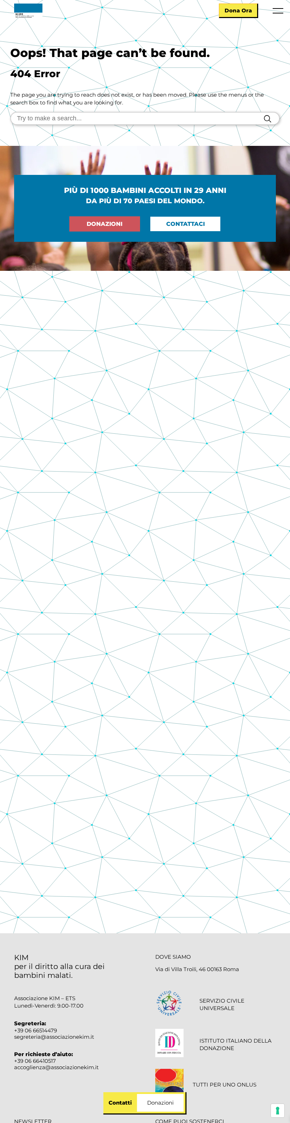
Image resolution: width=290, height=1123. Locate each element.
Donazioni (104, 224)
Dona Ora (238, 10)
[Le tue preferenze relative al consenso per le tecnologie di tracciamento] (277, 1110)
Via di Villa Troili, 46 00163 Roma (197, 969)
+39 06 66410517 (35, 1061)
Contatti (120, 1102)
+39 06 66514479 (35, 1030)
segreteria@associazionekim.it (54, 1036)
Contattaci (185, 224)
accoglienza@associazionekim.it (56, 1067)
